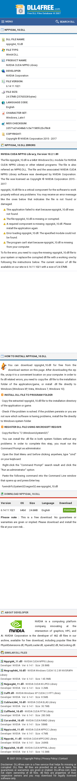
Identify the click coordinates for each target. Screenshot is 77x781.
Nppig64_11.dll (13, 661)
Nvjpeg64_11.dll (14, 684)
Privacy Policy (49, 758)
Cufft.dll (9, 693)
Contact (63, 758)
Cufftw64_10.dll (13, 711)
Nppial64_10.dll (13, 747)
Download (69, 510)
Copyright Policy (31, 758)
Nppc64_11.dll (13, 738)
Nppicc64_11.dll (14, 729)
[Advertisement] (38, 311)
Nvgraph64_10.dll (15, 670)
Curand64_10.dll (14, 720)
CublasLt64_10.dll (15, 702)
